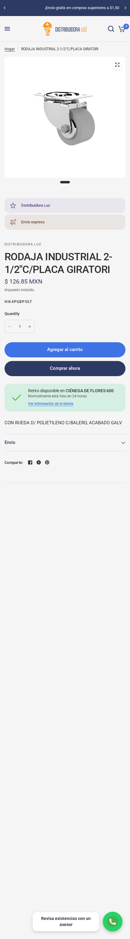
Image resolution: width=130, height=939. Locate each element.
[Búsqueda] (111, 29)
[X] (38, 462)
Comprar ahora (65, 368)
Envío (10, 442)
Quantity (12, 313)
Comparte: (14, 463)
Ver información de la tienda (50, 403)
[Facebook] (30, 462)
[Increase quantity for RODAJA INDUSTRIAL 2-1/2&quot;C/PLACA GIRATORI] (29, 326)
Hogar (10, 49)
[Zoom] (117, 64)
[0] (120, 29)
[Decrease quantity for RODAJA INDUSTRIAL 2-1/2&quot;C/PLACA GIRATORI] (10, 326)
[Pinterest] (47, 462)
